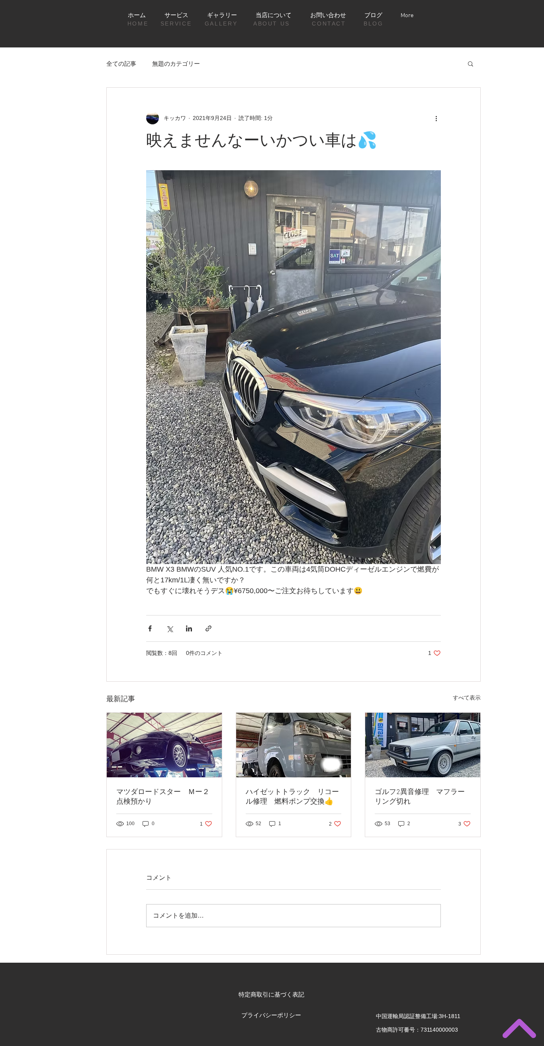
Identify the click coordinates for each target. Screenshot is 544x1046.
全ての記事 (121, 63)
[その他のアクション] (436, 118)
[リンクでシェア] (208, 628)
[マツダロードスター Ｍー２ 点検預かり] (164, 745)
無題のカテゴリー (176, 63)
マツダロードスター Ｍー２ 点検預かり (164, 797)
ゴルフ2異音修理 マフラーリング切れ (420, 797)
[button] (470, 63)
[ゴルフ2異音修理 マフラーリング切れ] (422, 745)
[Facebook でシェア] (150, 628)
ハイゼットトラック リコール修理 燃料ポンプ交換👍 (292, 797)
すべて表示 (467, 697)
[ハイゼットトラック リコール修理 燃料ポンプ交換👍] (293, 745)
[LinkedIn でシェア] (189, 628)
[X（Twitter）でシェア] (169, 628)
